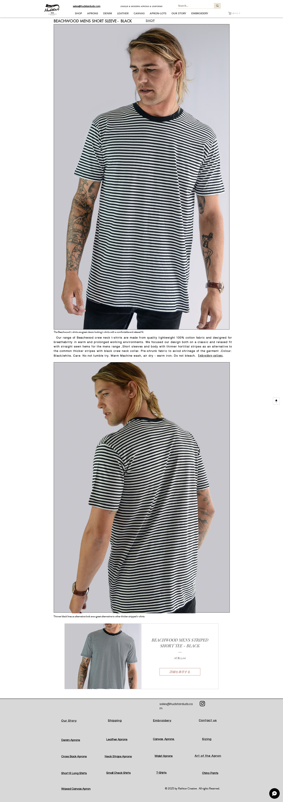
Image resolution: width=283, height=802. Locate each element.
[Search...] (217, 5)
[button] (234, 13)
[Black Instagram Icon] (202, 703)
